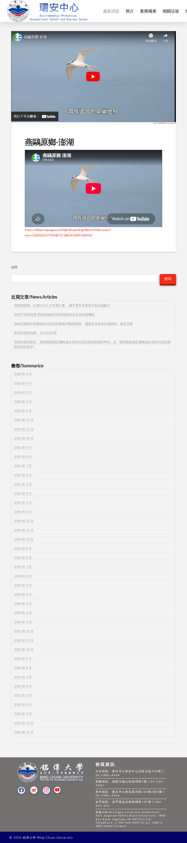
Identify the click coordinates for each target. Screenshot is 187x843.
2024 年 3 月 (23, 603)
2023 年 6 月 (23, 686)
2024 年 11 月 (24, 530)
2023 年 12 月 (24, 631)
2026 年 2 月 (23, 401)
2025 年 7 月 (23, 466)
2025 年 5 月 (23, 484)
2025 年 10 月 (24, 438)
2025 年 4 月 (23, 493)
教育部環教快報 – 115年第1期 (35, 333)
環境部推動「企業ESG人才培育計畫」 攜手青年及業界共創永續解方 (62, 305)
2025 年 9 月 (23, 447)
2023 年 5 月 (23, 695)
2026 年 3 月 (23, 392)
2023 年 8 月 (23, 668)
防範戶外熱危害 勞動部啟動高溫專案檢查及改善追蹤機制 (54, 314)
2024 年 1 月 (23, 622)
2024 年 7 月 (23, 567)
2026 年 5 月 (23, 374)
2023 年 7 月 (23, 677)
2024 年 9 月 (23, 548)
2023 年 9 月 (23, 658)
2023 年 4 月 (23, 704)
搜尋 (14, 267)
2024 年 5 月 (23, 585)
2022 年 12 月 (24, 723)
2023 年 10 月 (24, 649)
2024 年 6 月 (23, 576)
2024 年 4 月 (23, 594)
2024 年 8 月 (23, 557)
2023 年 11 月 (24, 640)
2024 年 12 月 (24, 521)
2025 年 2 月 (23, 512)
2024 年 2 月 (23, 613)
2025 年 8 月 (23, 457)
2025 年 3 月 (23, 502)
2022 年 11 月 (24, 732)
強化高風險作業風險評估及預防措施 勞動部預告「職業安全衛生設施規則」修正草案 (73, 324)
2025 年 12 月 (24, 420)
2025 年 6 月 (23, 475)
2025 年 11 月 (24, 429)
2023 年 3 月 (23, 714)
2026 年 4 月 (23, 383)
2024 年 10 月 (24, 539)
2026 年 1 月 (23, 411)
